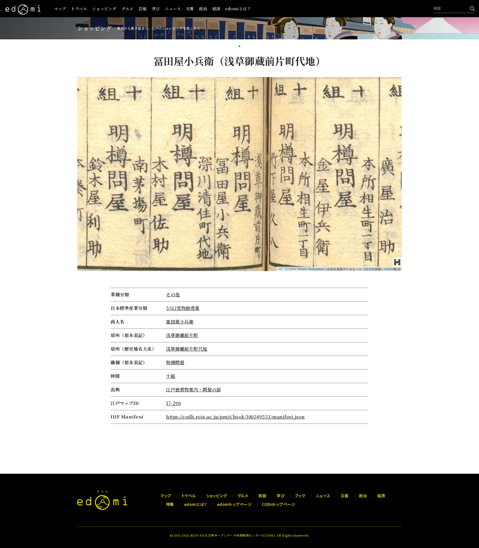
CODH (389, 269)
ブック (300, 495)
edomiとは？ (238, 8)
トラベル (79, 8)
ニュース (173, 8)
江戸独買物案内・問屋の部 (193, 389)
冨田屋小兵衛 (179, 321)
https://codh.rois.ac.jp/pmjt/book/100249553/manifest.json (235, 417)
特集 (170, 504)
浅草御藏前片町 (182, 335)
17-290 (173, 403)
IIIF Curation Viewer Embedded (301, 269)
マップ (60, 8)
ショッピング (104, 8)
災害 (190, 8)
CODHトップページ (278, 504)
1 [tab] (239, 47)
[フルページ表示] (83, 100)
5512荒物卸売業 (183, 308)
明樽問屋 (175, 362)
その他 (173, 294)
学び (156, 8)
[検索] (471, 8)
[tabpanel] (239, 239)
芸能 (143, 8)
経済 (216, 8)
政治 (203, 8)
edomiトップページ (234, 504)
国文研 (370, 269)
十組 (170, 376)
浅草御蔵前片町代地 (186, 349)
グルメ (127, 8)
